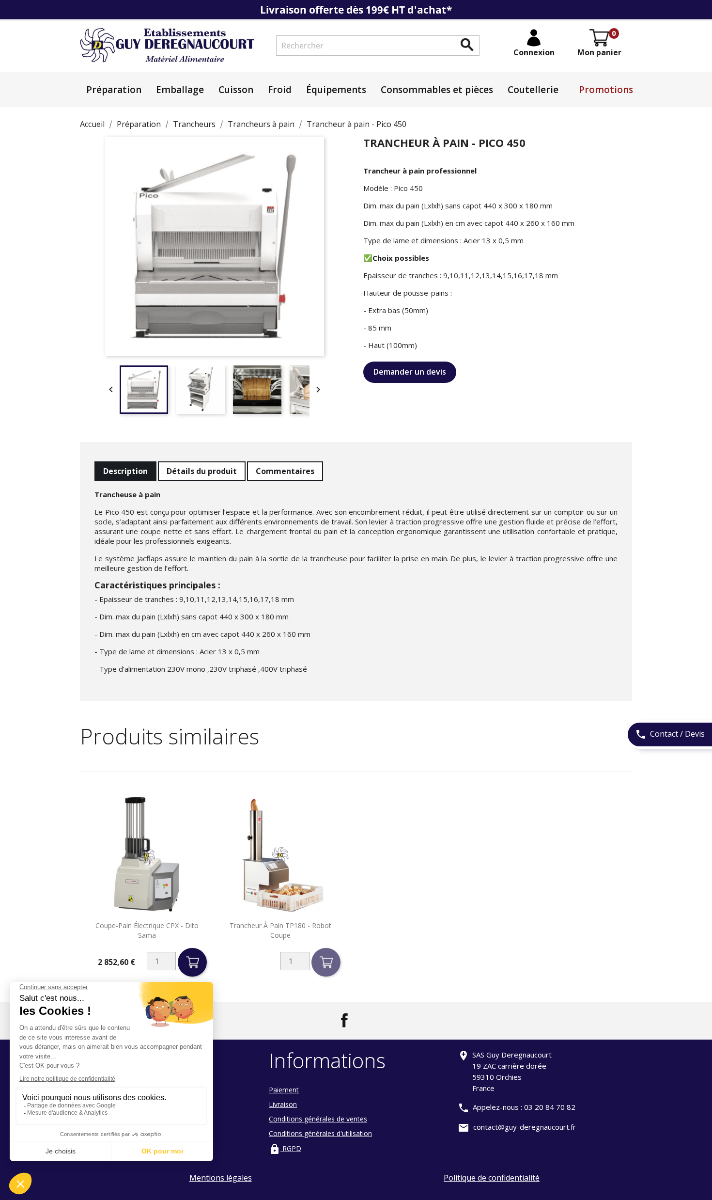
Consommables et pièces (437, 89)
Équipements (336, 89)
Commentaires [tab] (285, 471)
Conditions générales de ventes (318, 1118)
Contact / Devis (670, 734)
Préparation (113, 89)
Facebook (344, 1020)
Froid (280, 89)
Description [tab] (125, 471)
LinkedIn (367, 1020)
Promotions (606, 89)
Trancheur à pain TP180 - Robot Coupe (280, 930)
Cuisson (235, 89)
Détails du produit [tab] (202, 471)
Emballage (180, 89)
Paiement (284, 1089)
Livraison (283, 1104)
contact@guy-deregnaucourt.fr (524, 1127)
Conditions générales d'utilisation (320, 1133)
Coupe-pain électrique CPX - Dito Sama (147, 930)
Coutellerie (533, 89)
